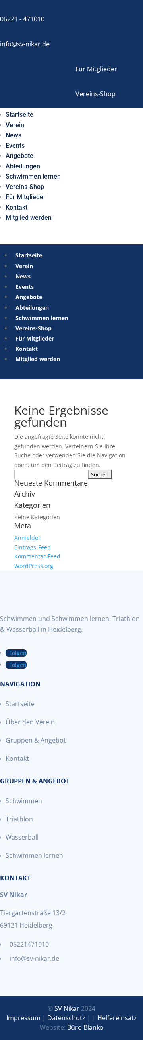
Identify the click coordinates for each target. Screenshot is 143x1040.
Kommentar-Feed (37, 556)
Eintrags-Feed (32, 547)
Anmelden (28, 537)
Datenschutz (66, 1017)
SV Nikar (66, 1008)
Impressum (23, 1017)
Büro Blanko (85, 1027)
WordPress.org (33, 566)
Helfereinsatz (117, 1017)
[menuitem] (19, 113)
